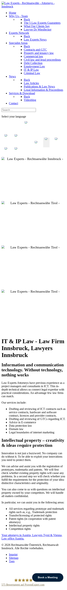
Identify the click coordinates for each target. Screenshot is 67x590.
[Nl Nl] (6, 145)
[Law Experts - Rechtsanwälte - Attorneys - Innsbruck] (33, 6)
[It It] (16, 145)
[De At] (36, 145)
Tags (12, 561)
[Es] (6, 155)
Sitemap (13, 557)
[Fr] (56, 145)
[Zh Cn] (26, 145)
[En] (46, 145)
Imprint (13, 554)
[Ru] (16, 155)
